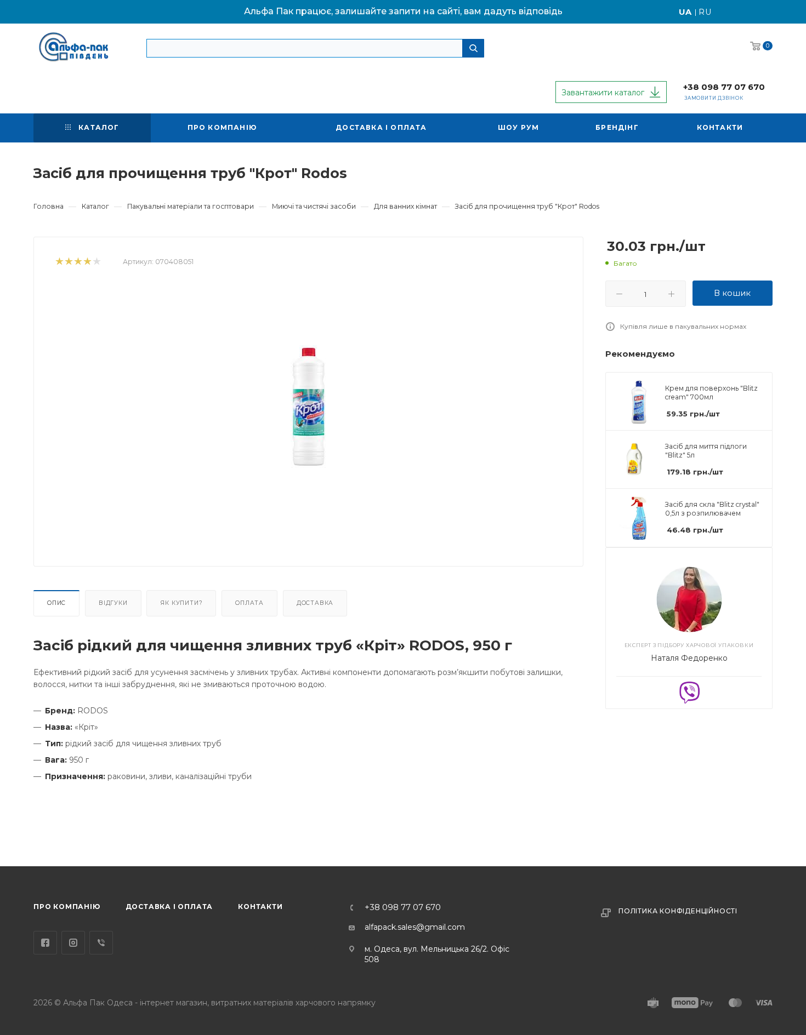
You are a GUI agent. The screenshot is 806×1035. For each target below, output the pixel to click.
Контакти (260, 906)
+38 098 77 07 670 (724, 87)
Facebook (45, 942)
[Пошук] (473, 48)
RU (705, 12)
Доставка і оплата (169, 906)
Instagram (73, 942)
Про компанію (66, 906)
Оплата (249, 603)
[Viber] (689, 691)
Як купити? (181, 603)
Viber (101, 942)
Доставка (315, 603)
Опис (56, 603)
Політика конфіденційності (677, 911)
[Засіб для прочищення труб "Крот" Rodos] (308, 407)
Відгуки (113, 603)
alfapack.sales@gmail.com (415, 927)
